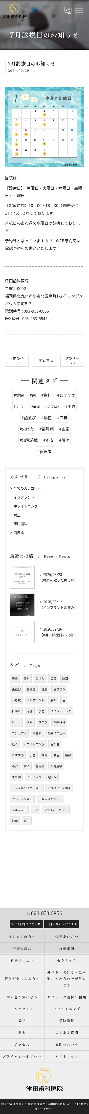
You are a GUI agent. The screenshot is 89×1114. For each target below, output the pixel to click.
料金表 (37, 733)
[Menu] (79, 10)
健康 (44, 689)
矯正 (17, 515)
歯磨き (31, 689)
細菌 (15, 821)
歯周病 (19, 532)
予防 (41, 711)
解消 (27, 766)
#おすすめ (66, 395)
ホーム (16, 722)
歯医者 (54, 744)
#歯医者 (44, 451)
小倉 (33, 755)
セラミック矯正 (22, 799)
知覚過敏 (56, 766)
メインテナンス (60, 711)
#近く (19, 406)
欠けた (40, 678)
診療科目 (59, 722)
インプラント (24, 497)
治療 (30, 711)
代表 (30, 722)
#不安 (48, 440)
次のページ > (72, 360)
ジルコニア (19, 810)
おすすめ (18, 755)
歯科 (27, 678)
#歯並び (29, 418)
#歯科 (46, 395)
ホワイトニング (26, 506)
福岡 (44, 755)
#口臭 (62, 418)
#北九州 (52, 406)
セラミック (34, 777)
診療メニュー (56, 733)
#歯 (32, 395)
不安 (15, 766)
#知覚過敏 (29, 440)
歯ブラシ (59, 689)
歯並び (16, 689)
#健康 (19, 395)
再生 (27, 821)
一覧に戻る (44, 360)
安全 (15, 678)
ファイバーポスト (56, 810)
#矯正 (46, 418)
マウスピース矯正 (59, 788)
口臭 (53, 678)
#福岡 (34, 406)
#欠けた (27, 429)
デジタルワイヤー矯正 (27, 788)
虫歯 (56, 755)
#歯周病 (46, 429)
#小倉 (70, 406)
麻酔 (68, 755)
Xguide (52, 777)
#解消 (64, 440)
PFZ (35, 810)
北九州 (16, 777)
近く (15, 744)
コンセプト (19, 733)
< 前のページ (16, 360)
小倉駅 (16, 700)
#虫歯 (64, 429)
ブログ (43, 722)
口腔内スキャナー (50, 799)
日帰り (16, 711)
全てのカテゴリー (27, 488)
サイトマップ (67, 1056)
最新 (53, 700)
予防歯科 (20, 523)
